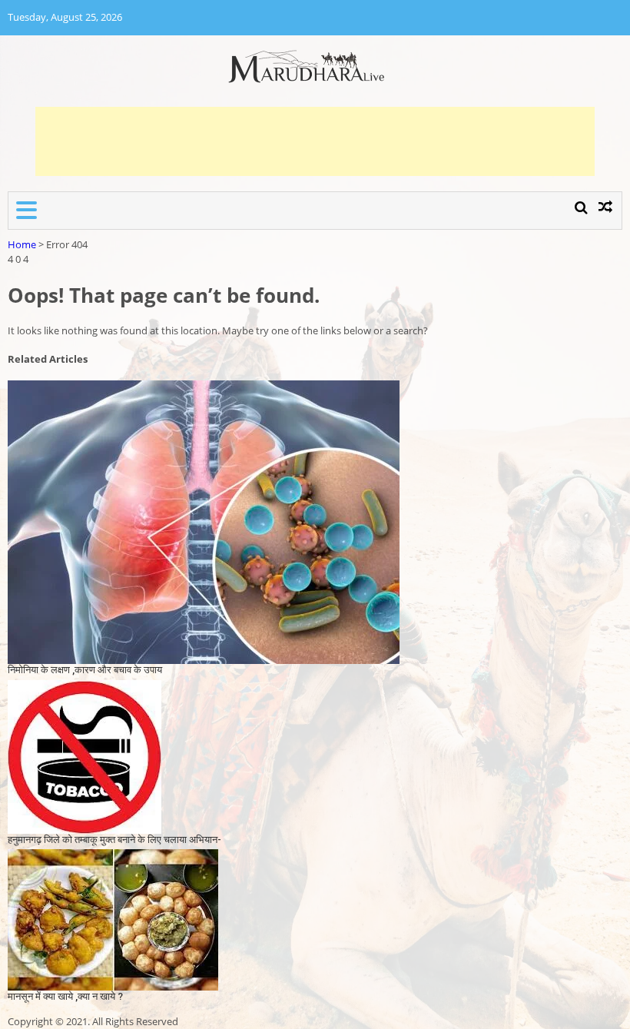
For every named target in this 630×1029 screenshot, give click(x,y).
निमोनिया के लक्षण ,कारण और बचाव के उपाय (85, 669)
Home (22, 244)
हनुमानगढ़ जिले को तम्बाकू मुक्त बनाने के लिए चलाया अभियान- (114, 839)
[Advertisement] (315, 141)
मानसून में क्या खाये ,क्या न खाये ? (65, 996)
